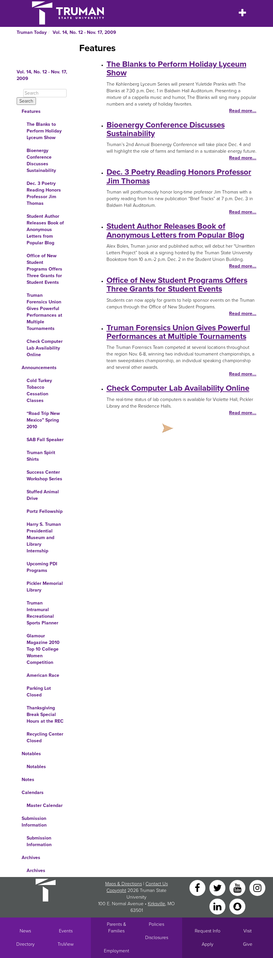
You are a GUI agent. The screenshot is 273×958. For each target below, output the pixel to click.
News (25, 931)
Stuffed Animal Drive (43, 495)
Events (66, 931)
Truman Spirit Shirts (41, 456)
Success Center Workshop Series (44, 475)
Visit (247, 931)
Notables (31, 754)
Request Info (207, 931)
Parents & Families (116, 927)
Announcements (39, 367)
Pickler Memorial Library (45, 587)
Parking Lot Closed (39, 691)
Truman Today (32, 32)
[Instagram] (257, 887)
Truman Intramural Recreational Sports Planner (42, 613)
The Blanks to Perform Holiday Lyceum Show (44, 130)
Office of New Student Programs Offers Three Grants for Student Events (44, 269)
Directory (25, 944)
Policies (156, 924)
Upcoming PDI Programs (42, 567)
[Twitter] (218, 887)
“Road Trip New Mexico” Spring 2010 (43, 420)
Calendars (33, 792)
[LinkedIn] (218, 906)
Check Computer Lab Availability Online (45, 348)
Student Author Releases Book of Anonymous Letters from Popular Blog (45, 229)
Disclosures (156, 937)
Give (247, 944)
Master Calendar (45, 805)
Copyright (116, 890)
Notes (28, 779)
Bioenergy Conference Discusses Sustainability (41, 160)
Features (31, 111)
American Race (43, 675)
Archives (31, 857)
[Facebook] (198, 887)
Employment (116, 951)
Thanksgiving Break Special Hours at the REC (45, 714)
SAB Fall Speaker (45, 439)
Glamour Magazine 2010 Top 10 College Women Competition (43, 649)
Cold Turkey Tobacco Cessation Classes (39, 390)
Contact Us (156, 884)
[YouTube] (238, 887)
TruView (66, 944)
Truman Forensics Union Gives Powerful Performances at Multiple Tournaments (44, 311)
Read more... (242, 111)
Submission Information (34, 822)
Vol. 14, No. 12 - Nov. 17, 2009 (84, 32)
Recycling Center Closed (45, 737)
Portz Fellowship (45, 511)
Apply (207, 944)
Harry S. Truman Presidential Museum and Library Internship (44, 537)
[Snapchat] (237, 906)
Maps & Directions (123, 884)
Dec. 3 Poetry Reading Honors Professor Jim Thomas (44, 193)
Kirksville (156, 904)
